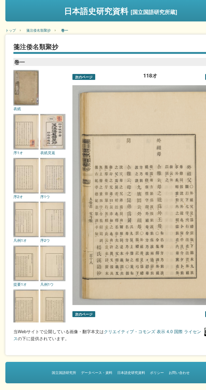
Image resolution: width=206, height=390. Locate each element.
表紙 (17, 108)
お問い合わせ (179, 372)
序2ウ (45, 240)
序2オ (18, 196)
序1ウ (45, 196)
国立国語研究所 (64, 372)
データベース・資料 (96, 372)
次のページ (84, 76)
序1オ (18, 152)
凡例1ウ (47, 284)
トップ (10, 30)
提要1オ (20, 284)
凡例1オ (20, 240)
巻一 (64, 30)
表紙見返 (47, 152)
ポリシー (157, 372)
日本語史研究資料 (120, 10)
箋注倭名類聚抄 (38, 30)
